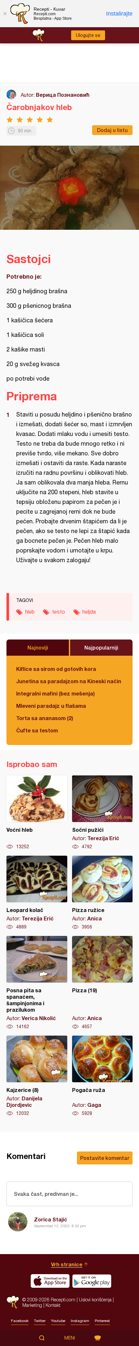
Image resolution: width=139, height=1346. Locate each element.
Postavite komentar (104, 1158)
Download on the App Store (50, 1281)
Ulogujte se (88, 35)
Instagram (80, 1320)
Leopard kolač (36, 893)
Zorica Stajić (50, 1219)
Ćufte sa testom (37, 730)
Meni (69, 1337)
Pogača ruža (102, 1076)
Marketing (32, 1305)
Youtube (58, 1320)
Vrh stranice (66, 1264)
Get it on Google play (91, 1281)
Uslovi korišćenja (95, 1299)
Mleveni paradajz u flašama (51, 706)
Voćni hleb (36, 812)
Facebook (19, 1320)
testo (58, 612)
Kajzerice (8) (36, 1076)
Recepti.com (12, 1302)
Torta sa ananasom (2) (44, 718)
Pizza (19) (102, 983)
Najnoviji (37, 647)
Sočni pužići (102, 812)
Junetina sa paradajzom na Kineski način (68, 681)
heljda (89, 612)
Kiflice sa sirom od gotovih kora (56, 669)
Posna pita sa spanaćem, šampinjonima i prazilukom (36, 983)
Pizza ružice (102, 893)
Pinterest (102, 1320)
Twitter (40, 1320)
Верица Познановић (63, 95)
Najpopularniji (101, 647)
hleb (30, 612)
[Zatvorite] (5, 14)
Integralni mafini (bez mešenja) (55, 693)
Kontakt (53, 1305)
